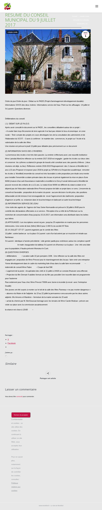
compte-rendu (12, 32)
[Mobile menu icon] (96, 6)
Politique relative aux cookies (15, 487)
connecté (19, 396)
